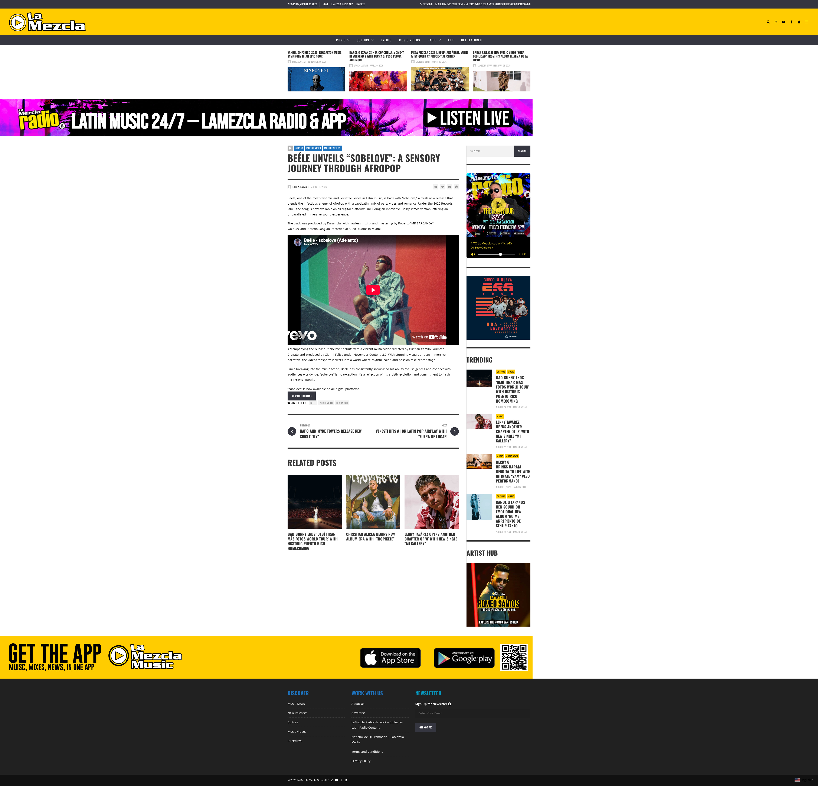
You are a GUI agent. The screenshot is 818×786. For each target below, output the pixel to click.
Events (386, 40)
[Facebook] (791, 22)
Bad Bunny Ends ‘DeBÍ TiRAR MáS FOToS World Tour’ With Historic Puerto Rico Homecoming (313, 541)
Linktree (360, 4)
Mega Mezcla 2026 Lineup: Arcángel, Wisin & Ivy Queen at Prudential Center (439, 54)
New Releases (297, 713)
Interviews (295, 741)
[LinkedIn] (346, 780)
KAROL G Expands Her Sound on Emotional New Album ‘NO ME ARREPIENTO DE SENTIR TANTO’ (510, 513)
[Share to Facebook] (435, 186)
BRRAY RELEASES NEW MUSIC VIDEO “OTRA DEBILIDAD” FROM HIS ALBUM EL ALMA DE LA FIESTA (500, 56)
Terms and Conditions (367, 752)
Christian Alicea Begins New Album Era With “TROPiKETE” (370, 536)
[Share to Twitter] (442, 186)
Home (325, 4)
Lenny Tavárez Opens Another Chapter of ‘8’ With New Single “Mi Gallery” (431, 538)
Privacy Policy (360, 761)
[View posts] (290, 148)
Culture (363, 40)
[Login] (799, 22)
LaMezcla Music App (342, 4)
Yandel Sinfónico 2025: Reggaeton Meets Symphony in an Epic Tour (314, 54)
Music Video (326, 403)
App (451, 40)
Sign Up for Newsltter (433, 704)
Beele (313, 403)
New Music (342, 403)
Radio (432, 40)
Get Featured (471, 40)
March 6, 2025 (319, 187)
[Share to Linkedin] (449, 186)
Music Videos (409, 40)
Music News (313, 148)
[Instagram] (776, 22)
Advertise (358, 713)
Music (341, 40)
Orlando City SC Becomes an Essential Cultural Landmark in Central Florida (476, 4)
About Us (357, 704)
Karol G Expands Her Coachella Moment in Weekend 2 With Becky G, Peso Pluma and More (376, 56)
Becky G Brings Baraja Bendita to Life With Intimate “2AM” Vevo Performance (513, 471)
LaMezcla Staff (299, 61)
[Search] (768, 22)
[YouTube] (784, 22)
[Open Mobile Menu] (807, 22)
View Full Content (302, 396)
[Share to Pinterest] (456, 186)
